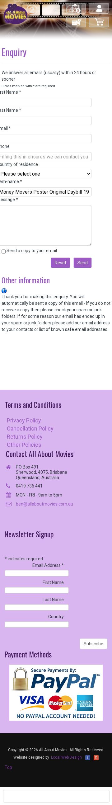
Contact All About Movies (39, 454)
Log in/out (99, 6)
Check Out (76, 19)
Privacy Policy (24, 420)
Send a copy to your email (32, 250)
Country (56, 616)
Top (8, 767)
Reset (60, 262)
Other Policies (24, 444)
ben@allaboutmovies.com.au (44, 503)
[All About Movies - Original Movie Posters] (15, 13)
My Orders (76, 6)
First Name (53, 582)
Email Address (48, 565)
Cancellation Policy (30, 428)
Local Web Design (66, 757)
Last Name (53, 599)
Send (82, 262)
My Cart (99, 19)
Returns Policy (25, 436)
